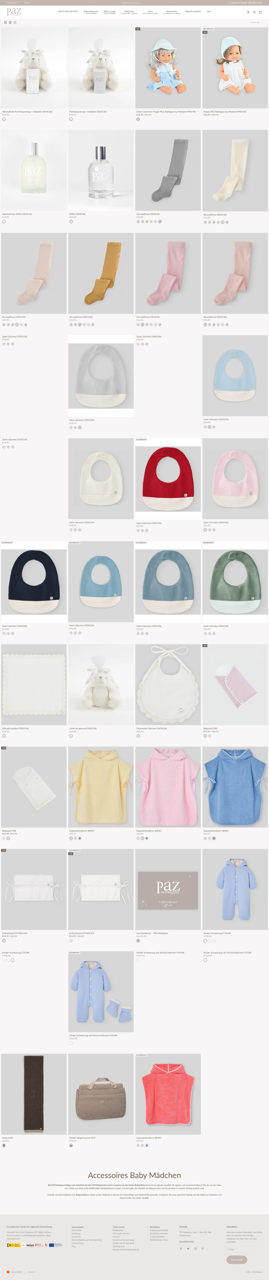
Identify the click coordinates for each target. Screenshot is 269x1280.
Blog (74, 1246)
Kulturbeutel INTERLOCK (14, 933)
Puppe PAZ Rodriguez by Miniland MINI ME (225, 111)
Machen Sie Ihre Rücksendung (126, 1249)
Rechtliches (155, 1227)
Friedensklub (118, 1230)
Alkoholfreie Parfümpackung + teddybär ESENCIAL (27, 111)
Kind (150, 12)
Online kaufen (119, 1227)
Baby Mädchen (91, 12)
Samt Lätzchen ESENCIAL (14, 336)
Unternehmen (78, 1227)
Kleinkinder (172, 12)
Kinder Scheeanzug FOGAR (217, 933)
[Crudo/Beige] (209, 735)
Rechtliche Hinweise (158, 1233)
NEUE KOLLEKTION (68, 11)
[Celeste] (205, 940)
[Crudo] (155, 221)
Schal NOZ (7, 1138)
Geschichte (76, 1230)
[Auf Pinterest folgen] (202, 1248)
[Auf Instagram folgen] (195, 1248)
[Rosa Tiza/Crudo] (3, 344)
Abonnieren (237, 1259)
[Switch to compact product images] (15, 22)
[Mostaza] (146, 221)
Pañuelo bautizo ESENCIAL (15, 728)
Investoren (76, 1237)
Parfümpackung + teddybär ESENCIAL (88, 111)
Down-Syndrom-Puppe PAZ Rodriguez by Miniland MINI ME (166, 111)
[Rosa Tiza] (142, 221)
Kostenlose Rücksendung (123, 1240)
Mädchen (129, 12)
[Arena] (151, 221)
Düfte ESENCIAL (77, 214)
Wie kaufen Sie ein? (121, 1233)
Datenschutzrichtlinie (159, 1230)
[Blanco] (3, 940)
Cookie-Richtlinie (157, 1237)
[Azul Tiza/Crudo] (8, 344)
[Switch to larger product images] (5, 22)
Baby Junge (109, 12)
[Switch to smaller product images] (10, 22)
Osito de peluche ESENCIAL (83, 728)
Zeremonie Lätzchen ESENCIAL (151, 728)
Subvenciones (78, 1243)
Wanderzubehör (193, 11)
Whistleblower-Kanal (159, 1240)
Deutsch (27, 3)
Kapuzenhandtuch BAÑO (81, 831)
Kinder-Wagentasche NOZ (82, 1138)
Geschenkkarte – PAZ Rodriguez (152, 933)
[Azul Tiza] (79, 838)
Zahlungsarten (119, 1246)
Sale (209, 11)
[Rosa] (209, 940)
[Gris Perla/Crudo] (12, 344)
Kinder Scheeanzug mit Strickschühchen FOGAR (93, 1035)
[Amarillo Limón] (71, 838)
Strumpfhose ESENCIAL (148, 214)
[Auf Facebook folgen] (180, 1248)
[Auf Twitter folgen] (188, 1248)
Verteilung (76, 1233)
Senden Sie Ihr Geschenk (123, 1243)
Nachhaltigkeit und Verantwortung (86, 1240)
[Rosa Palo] (138, 221)
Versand (116, 1237)
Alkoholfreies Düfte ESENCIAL (17, 214)
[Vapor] (159, 221)
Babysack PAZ (211, 728)
